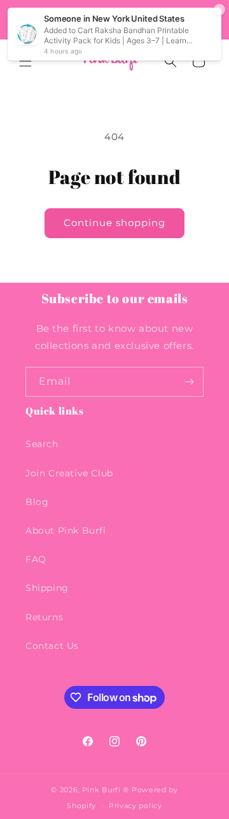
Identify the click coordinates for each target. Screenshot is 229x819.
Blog (36, 502)
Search (42, 444)
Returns (44, 617)
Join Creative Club (69, 473)
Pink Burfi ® (105, 789)
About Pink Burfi (65, 530)
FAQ (35, 559)
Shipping (47, 588)
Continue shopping (114, 223)
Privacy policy (135, 805)
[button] (25, 61)
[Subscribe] (189, 382)
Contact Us (52, 646)
